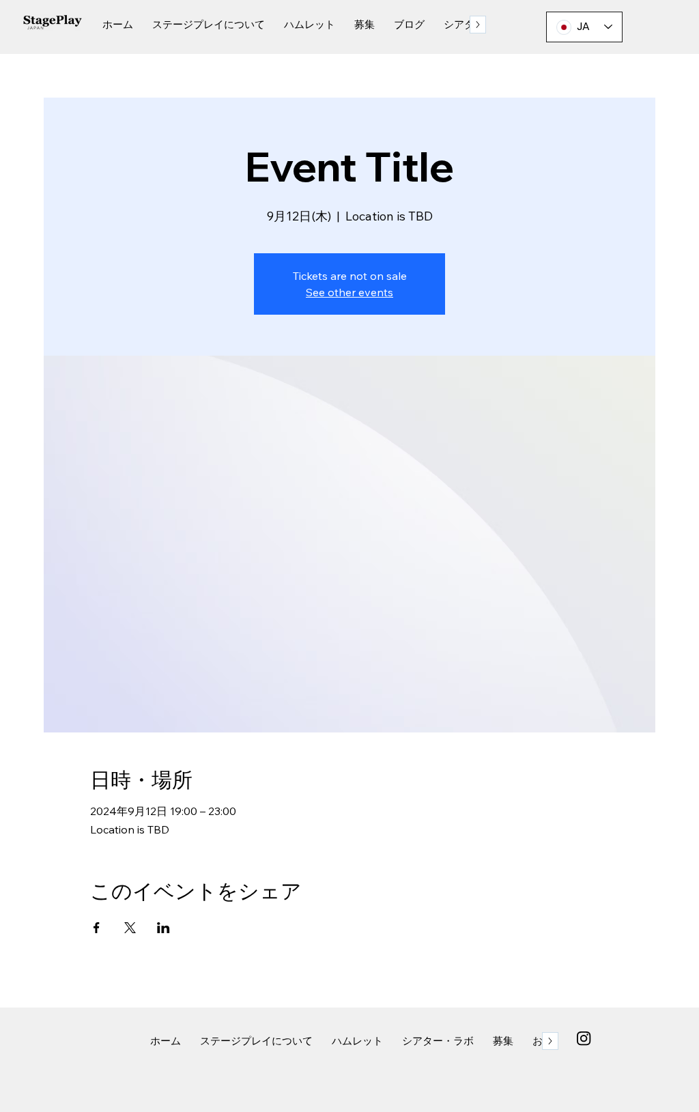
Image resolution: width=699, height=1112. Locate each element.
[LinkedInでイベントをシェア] (163, 927)
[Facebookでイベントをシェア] (96, 927)
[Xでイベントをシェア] (130, 927)
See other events (349, 292)
